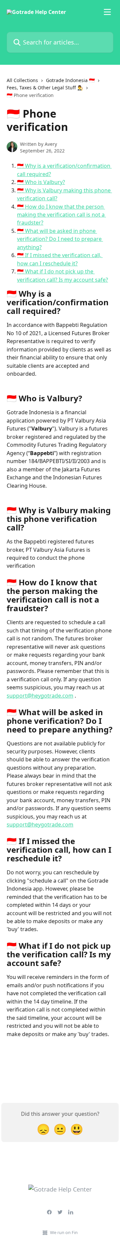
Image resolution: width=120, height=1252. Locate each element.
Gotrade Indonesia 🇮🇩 (70, 80)
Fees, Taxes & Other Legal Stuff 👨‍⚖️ (45, 87)
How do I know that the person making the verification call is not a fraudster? (61, 215)
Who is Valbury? (45, 182)
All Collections (22, 80)
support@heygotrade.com (40, 695)
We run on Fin (64, 1232)
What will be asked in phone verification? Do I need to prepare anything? (60, 239)
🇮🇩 (21, 165)
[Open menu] (107, 12)
